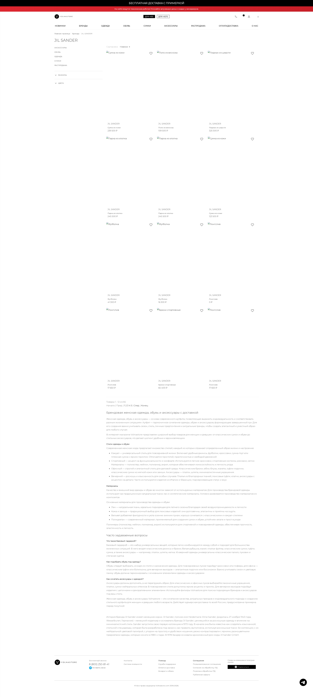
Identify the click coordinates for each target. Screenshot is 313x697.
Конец (144, 405)
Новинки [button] (124, 47)
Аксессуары (171, 26)
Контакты (128, 660)
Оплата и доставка (166, 668)
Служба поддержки (167, 664)
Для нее (149, 16)
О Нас (255, 26)
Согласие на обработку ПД (205, 668)
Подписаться (243, 667)
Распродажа (198, 26)
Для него (163, 16)
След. (137, 405)
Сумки (147, 26)
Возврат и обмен (166, 671)
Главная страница (62, 34)
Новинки (60, 26)
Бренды (83, 26)
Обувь (126, 26)
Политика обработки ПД (204, 671)
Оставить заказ (99, 668)
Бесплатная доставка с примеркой (156, 3)
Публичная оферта (201, 675)
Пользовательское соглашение (207, 664)
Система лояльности (133, 664)
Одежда (105, 26)
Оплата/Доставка (228, 26)
